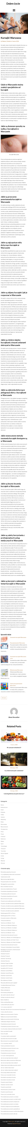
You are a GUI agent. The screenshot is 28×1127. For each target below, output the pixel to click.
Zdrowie (4, 697)
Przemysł (3, 836)
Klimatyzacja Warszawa (16, 670)
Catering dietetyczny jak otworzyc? (14, 793)
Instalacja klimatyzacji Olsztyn (8, 985)
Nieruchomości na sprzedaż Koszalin (9, 1041)
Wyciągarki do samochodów (7, 884)
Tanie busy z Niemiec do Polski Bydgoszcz (11, 937)
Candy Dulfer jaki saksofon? (7, 1004)
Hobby (2, 814)
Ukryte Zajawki (4, 853)
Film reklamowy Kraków (6, 980)
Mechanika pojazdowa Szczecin (8, 872)
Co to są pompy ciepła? (6, 1043)
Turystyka (3, 851)
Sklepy (2, 841)
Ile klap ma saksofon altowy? (7, 997)
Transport (3, 848)
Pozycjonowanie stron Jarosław (8, 881)
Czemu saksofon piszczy (6, 1012)
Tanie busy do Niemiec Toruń (8, 923)
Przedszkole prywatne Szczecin (8, 1024)
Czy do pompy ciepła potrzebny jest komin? (11, 1029)
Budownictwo (4, 807)
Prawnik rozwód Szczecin (7, 1092)
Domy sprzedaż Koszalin (6, 1031)
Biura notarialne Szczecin (7, 886)
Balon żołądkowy (5, 999)
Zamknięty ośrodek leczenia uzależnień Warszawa (12, 908)
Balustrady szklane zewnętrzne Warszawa (11, 1060)
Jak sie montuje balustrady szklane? (9, 1058)
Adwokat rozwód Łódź (6, 975)
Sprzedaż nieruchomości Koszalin (9, 1038)
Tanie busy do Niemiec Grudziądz (9, 927)
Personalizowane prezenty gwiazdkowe (10, 1109)
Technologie (4, 846)
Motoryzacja (4, 824)
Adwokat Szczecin (5, 953)
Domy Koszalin (4, 1033)
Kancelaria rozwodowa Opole (8, 1079)
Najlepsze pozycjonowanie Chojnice (9, 1014)
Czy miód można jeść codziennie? (14, 770)
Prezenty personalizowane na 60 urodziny (11, 901)
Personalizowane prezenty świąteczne (10, 1101)
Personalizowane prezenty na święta (9, 1096)
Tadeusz (4, 41)
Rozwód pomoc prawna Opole (8, 1089)
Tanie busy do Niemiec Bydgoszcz (9, 925)
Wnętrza (3, 860)
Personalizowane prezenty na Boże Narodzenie (12, 1111)
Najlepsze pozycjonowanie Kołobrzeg (10, 1019)
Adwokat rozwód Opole (6, 978)
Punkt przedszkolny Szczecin (8, 1045)
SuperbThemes (16, 1123)
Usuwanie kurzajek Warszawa (18, 637)
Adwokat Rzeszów (5, 961)
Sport (2, 843)
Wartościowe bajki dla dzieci (7, 879)
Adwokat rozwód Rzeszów (7, 973)
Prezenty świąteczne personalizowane (10, 1106)
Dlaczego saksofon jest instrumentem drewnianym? (13, 1009)
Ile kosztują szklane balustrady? (8, 1072)
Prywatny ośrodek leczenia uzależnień (10, 910)
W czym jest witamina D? (14, 747)
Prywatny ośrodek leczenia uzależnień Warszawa (12, 903)
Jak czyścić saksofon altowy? (8, 995)
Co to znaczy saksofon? (6, 1007)
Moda (2, 822)
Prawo (2, 834)
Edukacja (3, 812)
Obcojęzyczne (4, 829)
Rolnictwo (3, 839)
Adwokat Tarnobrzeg (6, 958)
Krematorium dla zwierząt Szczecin (9, 935)
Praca (2, 831)
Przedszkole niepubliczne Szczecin (9, 891)
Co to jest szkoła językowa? (7, 1055)
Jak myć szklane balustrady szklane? (9, 1070)
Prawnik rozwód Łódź (6, 1087)
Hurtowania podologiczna (7, 992)
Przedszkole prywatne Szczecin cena (9, 1026)
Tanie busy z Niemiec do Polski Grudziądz (10, 942)
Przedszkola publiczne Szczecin (8, 893)
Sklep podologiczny (5, 990)
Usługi (2, 858)
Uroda (2, 856)
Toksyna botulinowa (6, 920)
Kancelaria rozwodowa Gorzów (8, 1077)
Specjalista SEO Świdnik (6, 965)
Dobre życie (13, 3)
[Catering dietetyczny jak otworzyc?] (14, 781)
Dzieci (2, 809)
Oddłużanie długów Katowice (8, 1021)
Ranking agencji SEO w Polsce (8, 913)
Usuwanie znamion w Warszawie (8, 918)
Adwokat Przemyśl (5, 956)
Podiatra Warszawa (5, 987)
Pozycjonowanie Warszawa (17, 643)
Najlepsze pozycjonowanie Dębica (9, 1016)
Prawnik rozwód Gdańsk (6, 1082)
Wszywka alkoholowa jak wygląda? (9, 982)
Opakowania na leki (5, 876)
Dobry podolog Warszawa (7, 1002)
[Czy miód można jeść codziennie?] (14, 758)
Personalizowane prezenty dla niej (9, 1113)
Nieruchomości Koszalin (6, 898)
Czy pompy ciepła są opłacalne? (8, 1036)
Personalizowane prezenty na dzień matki (11, 1099)
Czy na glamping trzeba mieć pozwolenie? (11, 874)
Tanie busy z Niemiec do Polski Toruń (10, 940)
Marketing (3, 819)
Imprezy (3, 817)
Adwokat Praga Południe (7, 963)
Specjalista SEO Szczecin (7, 968)
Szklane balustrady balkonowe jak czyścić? (11, 1065)
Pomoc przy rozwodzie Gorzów (8, 1075)
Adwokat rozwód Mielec (6, 970)
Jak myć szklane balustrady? (7, 1067)
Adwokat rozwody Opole (7, 1084)
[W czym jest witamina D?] (14, 735)
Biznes (2, 805)
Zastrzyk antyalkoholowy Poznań (9, 889)
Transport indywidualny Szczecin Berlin (10, 947)
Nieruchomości (4, 826)
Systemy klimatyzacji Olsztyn (8, 1050)
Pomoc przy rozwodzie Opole (8, 1094)
